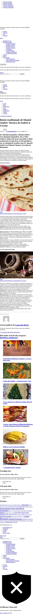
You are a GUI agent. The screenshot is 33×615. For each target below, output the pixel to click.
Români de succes (10, 46)
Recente (5, 31)
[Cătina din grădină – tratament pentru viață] (18, 371)
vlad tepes (15, 522)
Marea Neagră (11, 512)
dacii (26, 506)
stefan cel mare (14, 520)
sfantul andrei (7, 332)
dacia (24, 506)
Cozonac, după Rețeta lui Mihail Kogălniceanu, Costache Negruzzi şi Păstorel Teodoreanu (18, 425)
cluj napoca (2, 506)
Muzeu (23, 514)
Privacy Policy (6, 533)
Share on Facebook (13, 213)
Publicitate (5, 529)
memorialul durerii (19, 512)
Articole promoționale (8, 7)
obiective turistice (6, 516)
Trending (5, 35)
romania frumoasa (15, 519)
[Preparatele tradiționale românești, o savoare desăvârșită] (18, 348)
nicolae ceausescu (28, 514)
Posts (4, 105)
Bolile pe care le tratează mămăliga (14, 447)
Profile (4, 103)
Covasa (2, 332)
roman (22, 516)
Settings (5, 112)
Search (22, 74)
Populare (5, 32)
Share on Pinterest (4, 213)
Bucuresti (25, 505)
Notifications (6, 110)
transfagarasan (2, 522)
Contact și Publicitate (8, 6)
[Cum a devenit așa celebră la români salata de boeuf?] (18, 391)
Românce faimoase (10, 47)
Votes (4, 108)
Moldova (14, 514)
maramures (7, 512)
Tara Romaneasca (22, 520)
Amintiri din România (11, 53)
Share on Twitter (22, 213)
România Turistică (7, 2)
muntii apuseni (19, 514)
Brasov (15, 505)
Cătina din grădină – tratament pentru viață (17, 381)
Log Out (5, 113)
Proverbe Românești (8, 4)
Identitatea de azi (7, 41)
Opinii (4, 56)
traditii (18, 332)
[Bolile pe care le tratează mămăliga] (18, 436)
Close (1, 537)
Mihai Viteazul (9, 514)
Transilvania (8, 522)
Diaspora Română (7, 3)
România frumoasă (10, 43)
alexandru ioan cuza (5, 505)
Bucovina (20, 505)
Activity (5, 109)
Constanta (6, 506)
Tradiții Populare (10, 50)
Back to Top (3, 535)
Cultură (5, 54)
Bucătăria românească (11, 52)
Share (1, 212)
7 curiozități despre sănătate (12, 467)
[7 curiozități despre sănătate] (18, 457)
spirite (11, 332)
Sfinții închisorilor (10, 59)
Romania (4, 518)
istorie (2, 513)
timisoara (28, 520)
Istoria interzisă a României (12, 60)
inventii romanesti (16, 510)
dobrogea (10, 510)
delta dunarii (30, 506)
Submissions (6, 106)
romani (26, 516)
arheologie (12, 505)
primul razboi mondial (16, 516)
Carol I (30, 505)
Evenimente (9, 49)
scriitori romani (6, 520)
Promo (4, 531)
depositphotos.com (7, 527)
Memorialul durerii (10, 61)
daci (21, 506)
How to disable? (4, 613)
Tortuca (15, 332)
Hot (4, 34)
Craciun (18, 506)
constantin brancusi (12, 506)
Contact (5, 530)
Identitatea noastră (7, 42)
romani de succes (26, 519)
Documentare (6, 57)
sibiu (10, 520)
